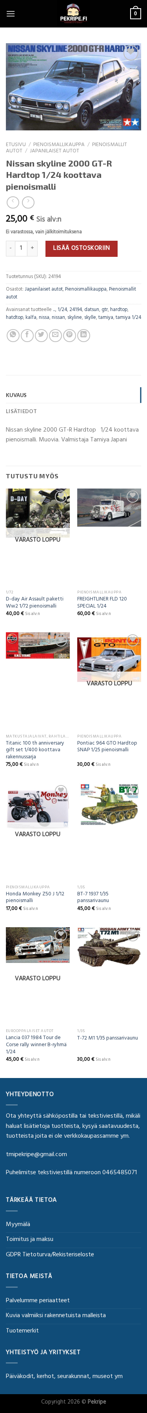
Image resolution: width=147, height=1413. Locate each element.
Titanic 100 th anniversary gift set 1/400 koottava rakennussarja (35, 751)
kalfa (30, 318)
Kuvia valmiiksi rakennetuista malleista (56, 1316)
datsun (91, 310)
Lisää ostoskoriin (81, 248)
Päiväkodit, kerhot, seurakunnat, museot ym (64, 1377)
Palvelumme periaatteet (38, 1301)
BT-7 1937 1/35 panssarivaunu (93, 898)
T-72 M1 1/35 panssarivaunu (107, 1039)
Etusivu (16, 145)
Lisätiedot (21, 411)
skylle (90, 318)
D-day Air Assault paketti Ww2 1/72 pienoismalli (35, 603)
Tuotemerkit (22, 1331)
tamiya (105, 318)
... (54, 310)
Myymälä (18, 1225)
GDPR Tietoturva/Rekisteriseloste (50, 1255)
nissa (44, 318)
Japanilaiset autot (54, 151)
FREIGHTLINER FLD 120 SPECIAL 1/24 (102, 603)
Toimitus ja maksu (29, 1240)
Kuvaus (16, 395)
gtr (105, 310)
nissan (58, 318)
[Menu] (10, 13)
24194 (75, 310)
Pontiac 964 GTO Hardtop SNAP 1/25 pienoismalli (107, 747)
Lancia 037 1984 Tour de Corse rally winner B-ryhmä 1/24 (36, 1045)
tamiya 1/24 (128, 318)
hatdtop (14, 318)
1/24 (62, 310)
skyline (74, 318)
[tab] (73, 395)
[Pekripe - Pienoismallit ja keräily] (73, 13)
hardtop (118, 310)
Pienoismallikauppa (59, 145)
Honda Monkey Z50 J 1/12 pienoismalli (35, 898)
